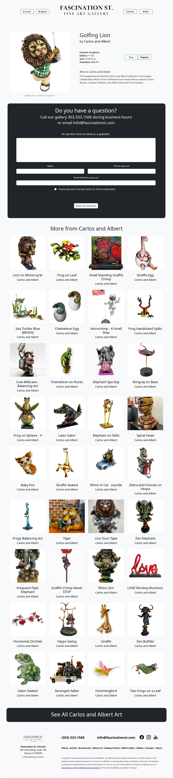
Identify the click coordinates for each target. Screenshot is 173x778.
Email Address (86, 177)
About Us (97, 748)
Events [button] (130, 11)
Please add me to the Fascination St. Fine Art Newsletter (87, 189)
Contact (149, 748)
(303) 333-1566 (72, 737)
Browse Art (85, 748)
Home (64, 748)
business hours (118, 117)
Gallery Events (112, 748)
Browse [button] (43, 11)
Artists (73, 748)
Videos (139, 748)
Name (50, 165)
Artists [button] (27, 11)
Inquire (145, 57)
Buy (131, 57)
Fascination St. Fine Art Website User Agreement (80, 768)
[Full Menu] (86, 10)
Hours (159, 748)
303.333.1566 (80, 117)
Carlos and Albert (97, 41)
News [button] (146, 11)
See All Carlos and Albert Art (86, 714)
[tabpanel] (120, 79)
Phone (121, 165)
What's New (128, 748)
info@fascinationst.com (93, 122)
